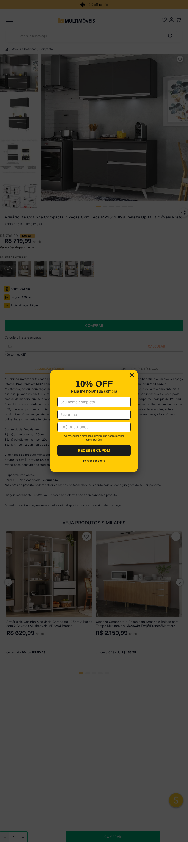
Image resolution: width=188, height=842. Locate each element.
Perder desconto (94, 460)
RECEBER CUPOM (94, 450)
